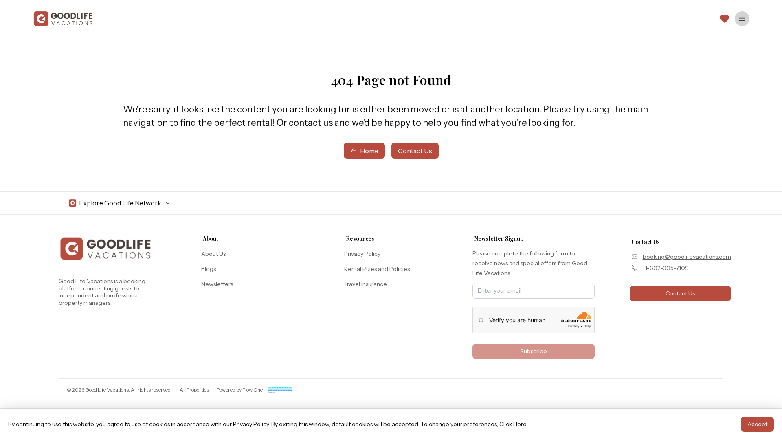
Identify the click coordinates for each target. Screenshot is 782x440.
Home (369, 151)
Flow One (252, 390)
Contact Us (415, 151)
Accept (757, 424)
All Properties (194, 390)
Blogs (208, 269)
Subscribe (533, 351)
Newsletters (217, 284)
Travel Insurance (365, 284)
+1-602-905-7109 (666, 268)
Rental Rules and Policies (377, 269)
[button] (724, 18)
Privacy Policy (362, 253)
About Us (213, 253)
